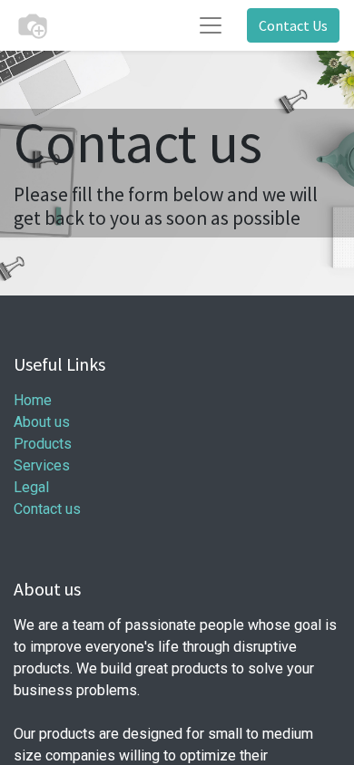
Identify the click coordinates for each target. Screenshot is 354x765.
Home (33, 400)
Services (42, 465)
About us (42, 422)
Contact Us (293, 25)
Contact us (47, 509)
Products (43, 443)
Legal (31, 487)
